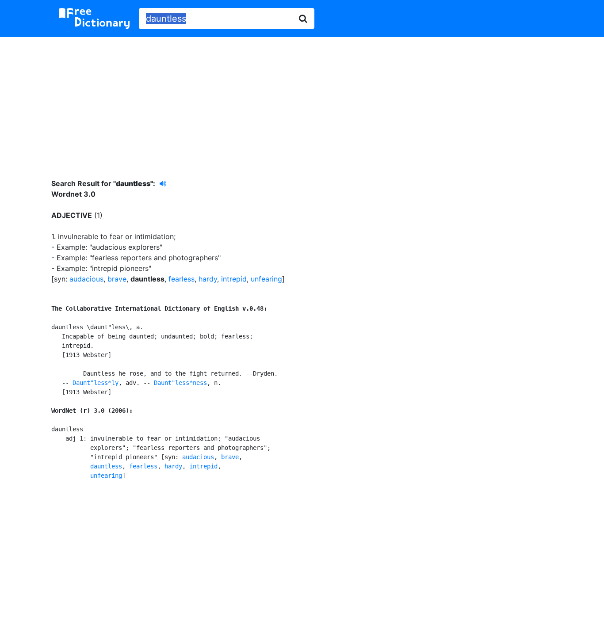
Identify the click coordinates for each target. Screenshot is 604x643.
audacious (86, 278)
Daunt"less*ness (180, 382)
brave (116, 278)
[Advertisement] (302, 101)
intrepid (234, 278)
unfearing (266, 278)
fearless (181, 278)
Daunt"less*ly (96, 382)
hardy (208, 278)
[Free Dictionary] (94, 19)
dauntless (106, 466)
